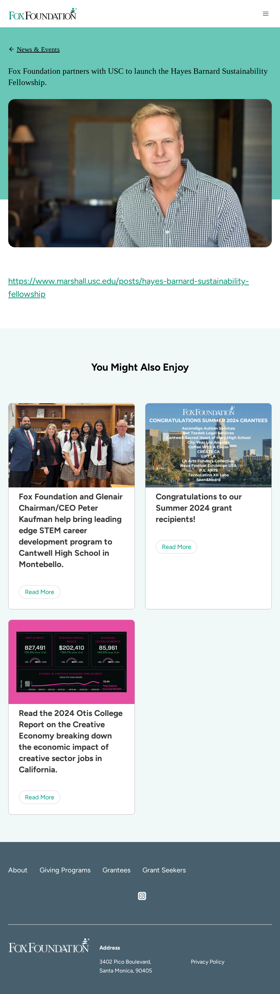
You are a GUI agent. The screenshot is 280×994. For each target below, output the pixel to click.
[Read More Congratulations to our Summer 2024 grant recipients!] (208, 445)
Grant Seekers (164, 870)
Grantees (116, 870)
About (18, 870)
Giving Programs (65, 870)
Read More (42, 593)
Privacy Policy (207, 961)
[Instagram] (142, 896)
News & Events (38, 49)
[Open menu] (265, 13)
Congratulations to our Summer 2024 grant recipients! (199, 508)
